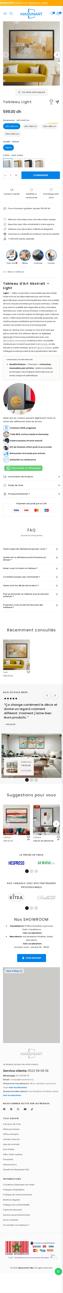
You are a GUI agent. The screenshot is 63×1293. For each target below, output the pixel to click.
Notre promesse (11, 1129)
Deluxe (8, 147)
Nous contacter (10, 1219)
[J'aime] (28, 672)
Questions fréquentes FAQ (16, 1169)
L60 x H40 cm (12, 126)
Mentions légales (11, 1199)
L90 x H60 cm (30, 126)
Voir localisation (18, 1087)
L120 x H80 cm (49, 125)
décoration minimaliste (14, 340)
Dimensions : (16, 120)
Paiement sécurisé (12, 1209)
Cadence (37, 837)
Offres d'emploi (11, 1134)
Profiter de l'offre (33, 3)
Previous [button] (5, 54)
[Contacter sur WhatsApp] (58, 1271)
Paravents (8, 1159)
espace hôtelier (44, 347)
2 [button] (31, 780)
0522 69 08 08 (25, 1071)
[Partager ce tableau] (57, 102)
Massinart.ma (25, 1267)
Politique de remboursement (17, 1194)
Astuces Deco (10, 1164)
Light (5, 672)
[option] (31, 53)
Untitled (7, 837)
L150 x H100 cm (12, 134)
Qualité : (11, 141)
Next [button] (57, 54)
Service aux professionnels (16, 1214)
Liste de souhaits (11, 1144)
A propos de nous (12, 1124)
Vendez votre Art (11, 1139)
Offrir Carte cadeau (12, 1154)
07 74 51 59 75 (16, 1075)
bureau (44, 344)
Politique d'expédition (13, 1189)
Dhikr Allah (26, 762)
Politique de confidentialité (16, 1204)
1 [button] (27, 780)
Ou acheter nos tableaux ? (16, 1225)
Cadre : (13, 155)
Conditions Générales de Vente (18, 1184)
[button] (56, 824)
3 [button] (36, 780)
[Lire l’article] (16, 863)
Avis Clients (8, 1149)
